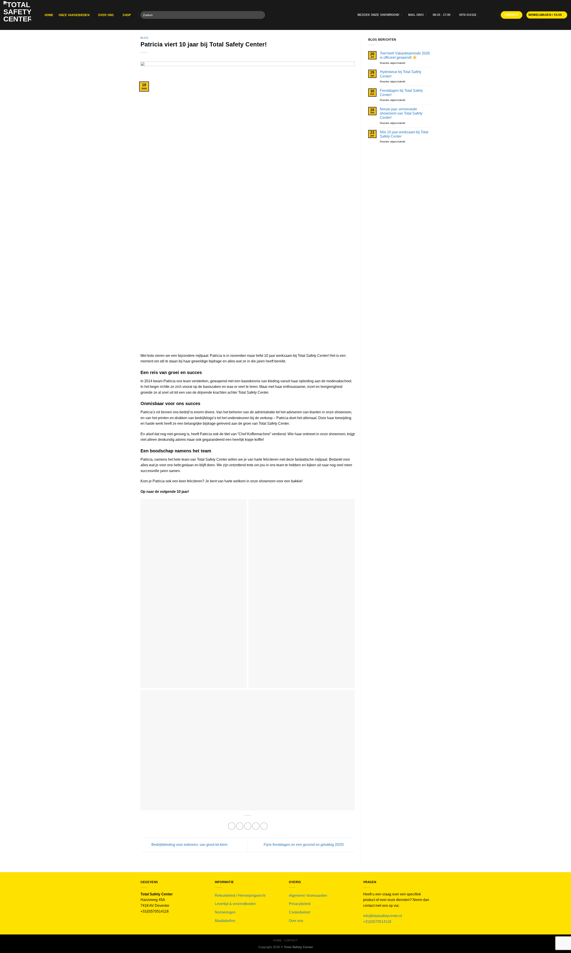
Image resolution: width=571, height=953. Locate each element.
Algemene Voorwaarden (308, 895)
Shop (126, 15)
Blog (144, 37)
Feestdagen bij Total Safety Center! (401, 93)
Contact (291, 940)
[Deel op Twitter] (239, 826)
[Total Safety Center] (19, 15)
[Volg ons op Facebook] (482, 15)
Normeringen (225, 912)
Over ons (106, 15)
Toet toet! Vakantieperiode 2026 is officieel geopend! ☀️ (405, 55)
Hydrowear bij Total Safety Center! (400, 74)
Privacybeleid (299, 904)
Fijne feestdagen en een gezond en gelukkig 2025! (304, 845)
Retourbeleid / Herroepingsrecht (240, 895)
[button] (546, 15)
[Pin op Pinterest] (255, 826)
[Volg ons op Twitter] (488, 15)
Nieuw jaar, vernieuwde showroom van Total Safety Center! (401, 113)
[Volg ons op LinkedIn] (494, 15)
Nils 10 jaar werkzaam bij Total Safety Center (404, 134)
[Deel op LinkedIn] (264, 826)
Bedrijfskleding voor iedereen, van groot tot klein (189, 845)
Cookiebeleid (299, 912)
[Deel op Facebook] (231, 826)
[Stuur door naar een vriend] (247, 826)
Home (49, 15)
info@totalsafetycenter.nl (383, 916)
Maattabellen (225, 921)
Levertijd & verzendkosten (235, 904)
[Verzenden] (260, 15)
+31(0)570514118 (377, 922)
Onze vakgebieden (74, 15)
